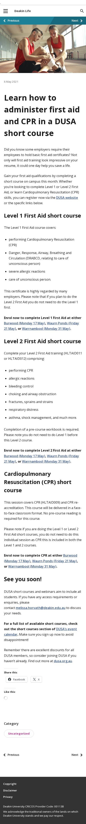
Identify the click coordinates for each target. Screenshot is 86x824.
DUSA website (67, 197)
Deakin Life (22, 11)
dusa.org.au (63, 661)
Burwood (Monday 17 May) (24, 323)
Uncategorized (19, 733)
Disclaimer (10, 790)
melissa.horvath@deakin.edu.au (40, 608)
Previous (13, 20)
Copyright (9, 784)
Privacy (8, 797)
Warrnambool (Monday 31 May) (46, 328)
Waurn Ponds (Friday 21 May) (54, 561)
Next (75, 20)
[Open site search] (82, 11)
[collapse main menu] (5, 11)
